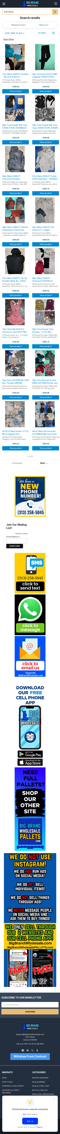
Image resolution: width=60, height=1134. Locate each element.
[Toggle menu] (4, 4)
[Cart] (56, 4)
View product (15, 91)
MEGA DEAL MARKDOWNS (43, 1094)
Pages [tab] (43, 25)
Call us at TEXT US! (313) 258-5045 (30, 1044)
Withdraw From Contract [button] (30, 1056)
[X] (32, 1050)
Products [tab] (18, 25)
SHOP (4, 1078)
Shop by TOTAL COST (40, 1086)
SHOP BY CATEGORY (40, 1078)
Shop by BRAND (38, 1082)
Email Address (13, 536)
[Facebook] (23, 1050)
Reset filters (8, 39)
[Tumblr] (37, 1050)
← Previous (16, 463)
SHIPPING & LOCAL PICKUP (13, 1086)
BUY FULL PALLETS (40, 1090)
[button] (30, 573)
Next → (44, 463)
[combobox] (30, 12)
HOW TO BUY (7, 1082)
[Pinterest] (28, 1050)
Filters (42, 33)
